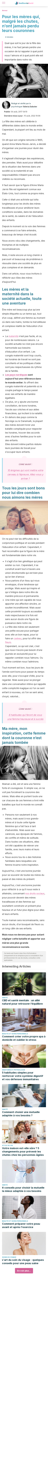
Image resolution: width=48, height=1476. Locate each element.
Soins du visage (9, 1257)
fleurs (8, 642)
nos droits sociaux (34, 893)
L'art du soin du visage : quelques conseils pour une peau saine (23, 1261)
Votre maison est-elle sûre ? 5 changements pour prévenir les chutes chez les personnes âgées (23, 1151)
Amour (5, 10)
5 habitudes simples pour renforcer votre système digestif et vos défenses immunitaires (22, 1076)
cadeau (18, 638)
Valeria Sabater (30, 106)
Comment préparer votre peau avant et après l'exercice (21, 1225)
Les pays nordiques (16, 374)
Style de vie (7, 1145)
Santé (5, 998)
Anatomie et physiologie (13, 1070)
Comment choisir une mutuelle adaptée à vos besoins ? (21, 1114)
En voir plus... (24, 1270)
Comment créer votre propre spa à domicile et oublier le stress (23, 1038)
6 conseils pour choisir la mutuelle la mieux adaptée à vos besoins (23, 1189)
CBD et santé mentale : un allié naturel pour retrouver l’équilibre (22, 1002)
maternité (13, 336)
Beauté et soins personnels (15, 1034)
